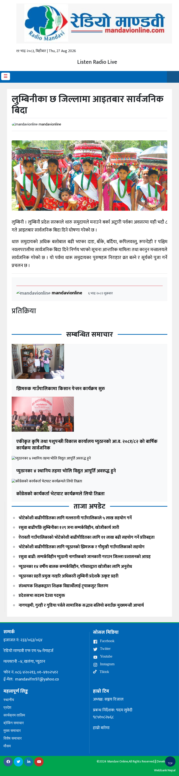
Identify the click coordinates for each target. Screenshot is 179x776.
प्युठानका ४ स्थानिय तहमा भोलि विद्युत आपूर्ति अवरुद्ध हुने (66, 471)
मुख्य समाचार (12, 731)
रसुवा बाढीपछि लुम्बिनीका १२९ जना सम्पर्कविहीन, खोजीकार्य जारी (69, 527)
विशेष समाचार (12, 738)
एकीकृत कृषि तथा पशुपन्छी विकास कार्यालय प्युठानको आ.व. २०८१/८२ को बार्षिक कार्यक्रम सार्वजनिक (87, 445)
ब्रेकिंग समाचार (13, 723)
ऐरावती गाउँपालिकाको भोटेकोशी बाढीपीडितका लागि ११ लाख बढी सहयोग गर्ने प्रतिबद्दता (87, 537)
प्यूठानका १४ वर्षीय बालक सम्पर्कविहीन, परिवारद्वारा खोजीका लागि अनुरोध (75, 566)
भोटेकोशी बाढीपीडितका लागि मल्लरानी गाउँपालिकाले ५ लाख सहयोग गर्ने (75, 518)
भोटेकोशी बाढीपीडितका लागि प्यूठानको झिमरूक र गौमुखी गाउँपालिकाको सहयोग (82, 547)
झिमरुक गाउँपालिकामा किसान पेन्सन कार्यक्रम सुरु (60, 389)
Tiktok (104, 672)
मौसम (7, 746)
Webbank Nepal (165, 770)
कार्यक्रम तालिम (14, 715)
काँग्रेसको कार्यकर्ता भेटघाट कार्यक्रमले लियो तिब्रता (60, 494)
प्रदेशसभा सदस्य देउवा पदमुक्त (42, 595)
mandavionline (50, 124)
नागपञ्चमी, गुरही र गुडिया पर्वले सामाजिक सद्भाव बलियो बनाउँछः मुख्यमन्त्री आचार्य (81, 605)
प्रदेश (7, 707)
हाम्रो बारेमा (101, 727)
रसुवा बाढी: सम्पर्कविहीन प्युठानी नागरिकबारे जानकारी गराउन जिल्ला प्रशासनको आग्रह (85, 556)
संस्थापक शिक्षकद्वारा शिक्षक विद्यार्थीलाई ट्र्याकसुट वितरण (63, 586)
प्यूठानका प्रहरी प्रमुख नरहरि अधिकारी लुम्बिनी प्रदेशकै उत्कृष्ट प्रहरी (68, 576)
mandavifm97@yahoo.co (37, 679)
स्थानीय (8, 700)
